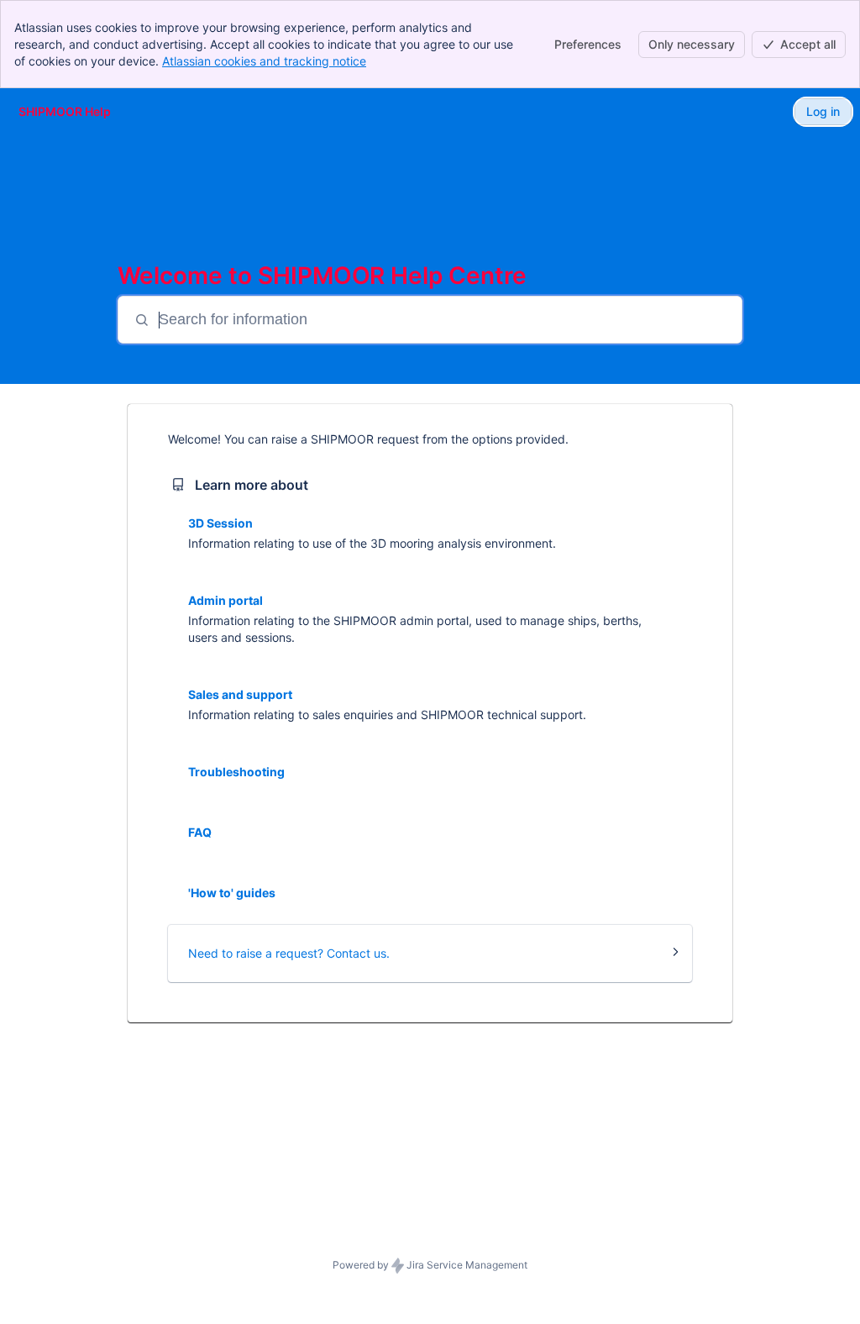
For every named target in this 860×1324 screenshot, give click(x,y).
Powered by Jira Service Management (430, 1264)
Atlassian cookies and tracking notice (264, 61)
